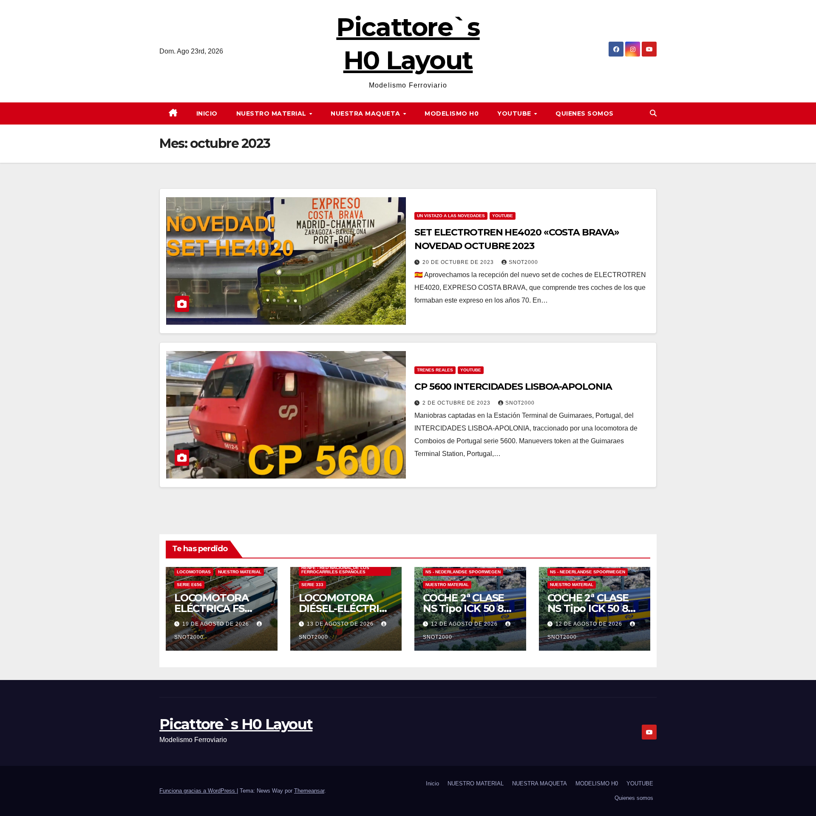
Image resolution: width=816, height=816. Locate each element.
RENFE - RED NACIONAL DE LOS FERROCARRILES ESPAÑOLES (335, 569)
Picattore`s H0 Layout (235, 724)
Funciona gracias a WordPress (198, 791)
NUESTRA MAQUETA (366, 113)
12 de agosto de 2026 (465, 624)
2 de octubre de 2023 (457, 403)
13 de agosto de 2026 (341, 624)
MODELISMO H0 (452, 113)
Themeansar (309, 791)
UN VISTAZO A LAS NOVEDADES (451, 215)
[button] (653, 113)
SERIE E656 (189, 584)
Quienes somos (584, 113)
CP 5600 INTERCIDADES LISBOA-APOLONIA (513, 386)
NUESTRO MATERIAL (272, 113)
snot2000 (523, 262)
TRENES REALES (435, 370)
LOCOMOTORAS (194, 572)
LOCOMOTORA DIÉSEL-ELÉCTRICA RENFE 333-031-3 (346, 608)
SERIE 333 (312, 584)
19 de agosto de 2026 (216, 624)
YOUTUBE (515, 113)
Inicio (207, 113)
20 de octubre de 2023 (459, 262)
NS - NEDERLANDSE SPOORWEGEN (463, 572)
